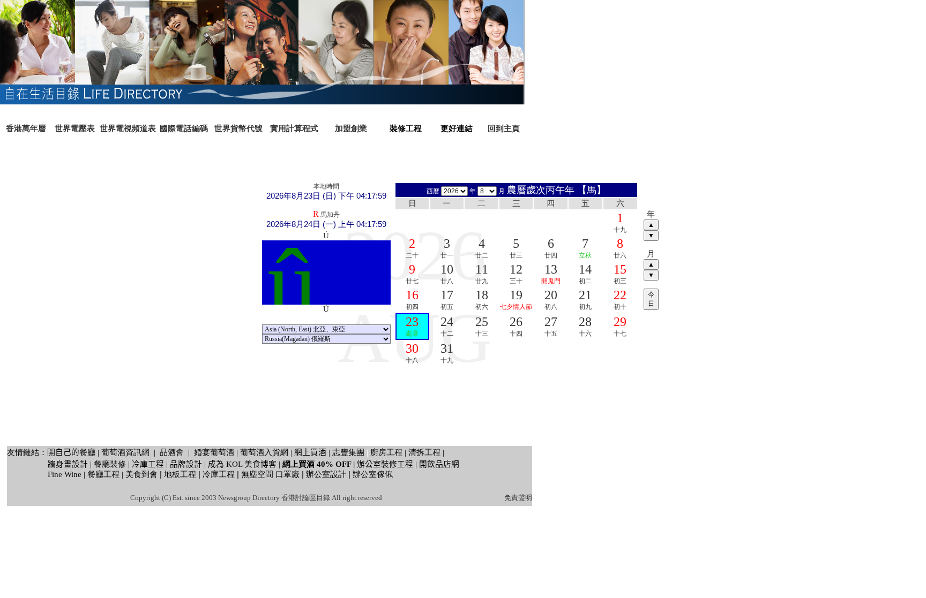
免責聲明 (518, 498)
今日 (651, 299)
